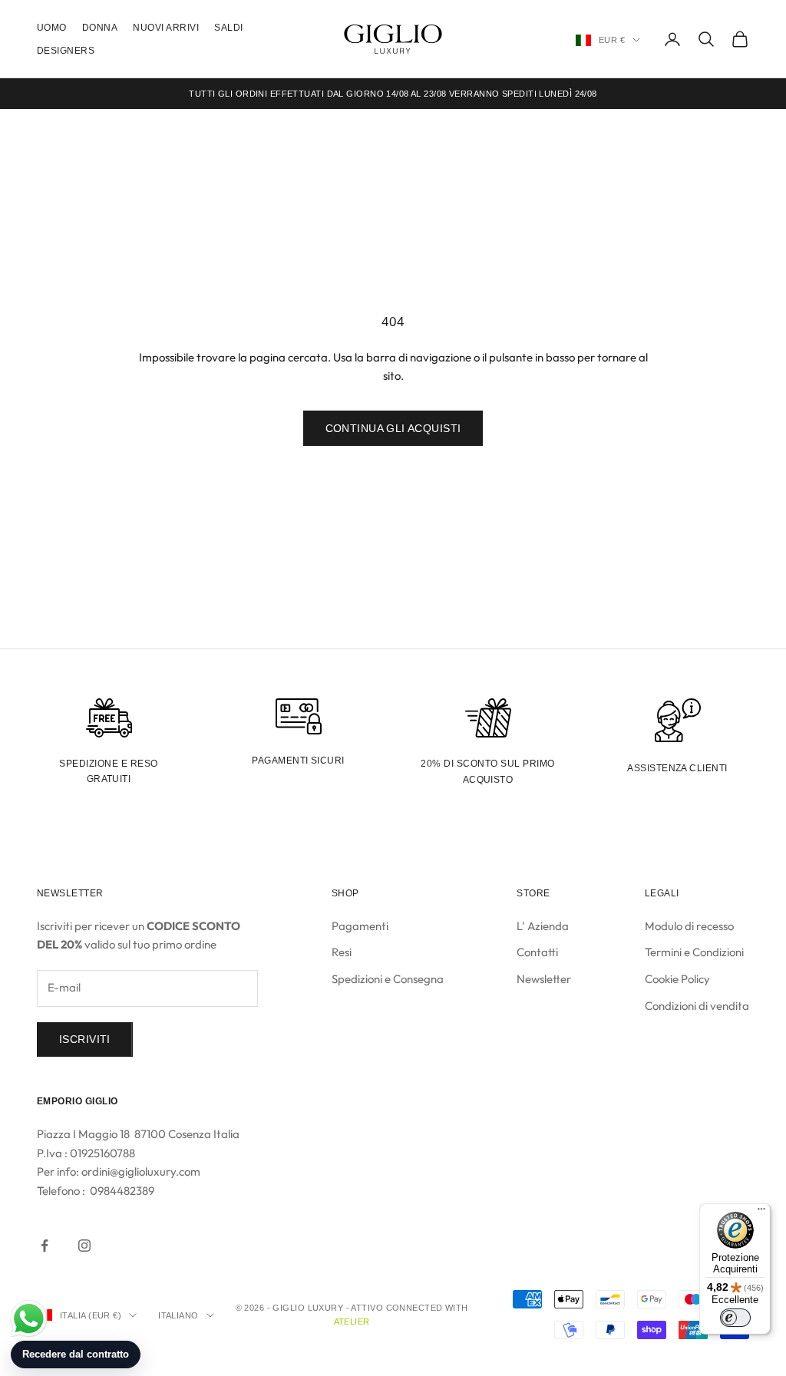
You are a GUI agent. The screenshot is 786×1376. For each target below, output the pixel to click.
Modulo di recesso (689, 926)
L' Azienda (543, 926)
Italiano (178, 1315)
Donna (99, 27)
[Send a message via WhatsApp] (29, 1319)
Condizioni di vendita (697, 1005)
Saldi (228, 27)
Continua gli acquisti (393, 428)
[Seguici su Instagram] (84, 1245)
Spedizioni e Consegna (388, 979)
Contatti (537, 952)
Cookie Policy (677, 979)
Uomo (52, 27)
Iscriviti (85, 1039)
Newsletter (544, 979)
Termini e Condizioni (694, 952)
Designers (65, 50)
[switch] (735, 1317)
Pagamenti (360, 926)
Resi (342, 952)
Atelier (352, 1321)
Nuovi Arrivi (166, 27)
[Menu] (761, 1212)
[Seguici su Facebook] (44, 1245)
